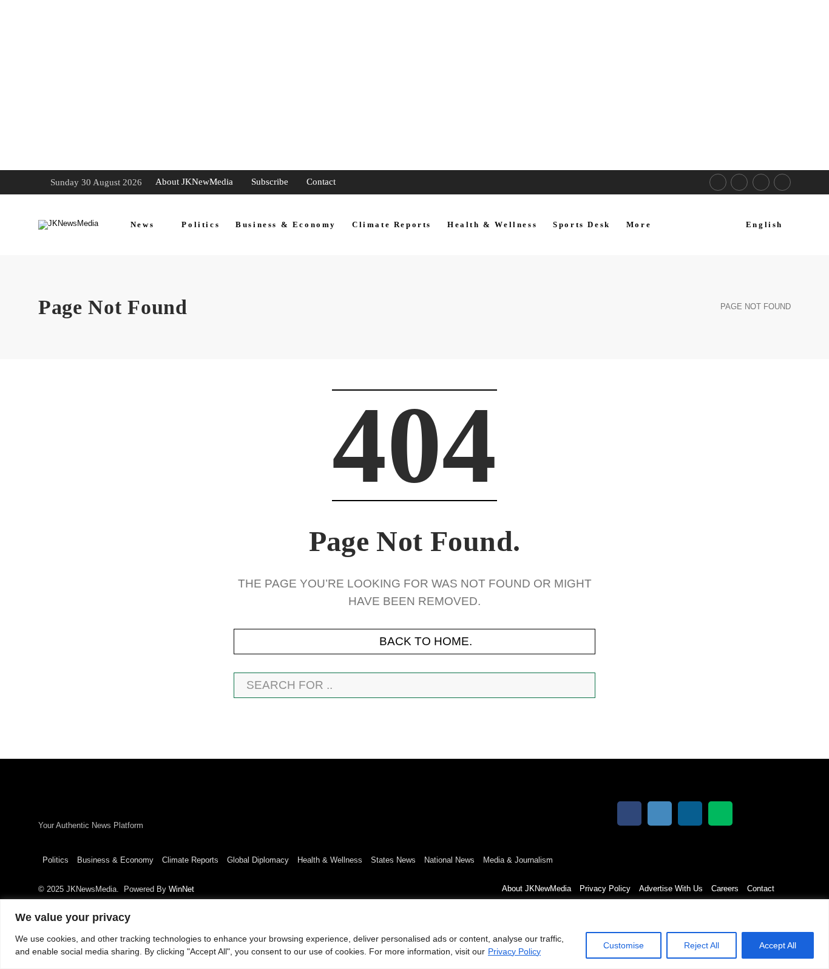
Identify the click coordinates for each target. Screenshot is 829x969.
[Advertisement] (364, 85)
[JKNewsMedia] (68, 225)
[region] (414, 934)
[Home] (696, 307)
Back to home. (425, 641)
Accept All (777, 945)
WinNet (181, 889)
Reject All (701, 945)
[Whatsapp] (761, 182)
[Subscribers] (782, 182)
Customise (623, 945)
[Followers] (739, 182)
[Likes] (717, 182)
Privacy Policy (514, 951)
